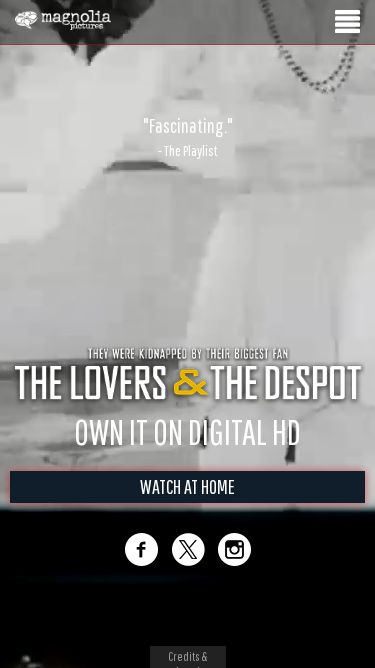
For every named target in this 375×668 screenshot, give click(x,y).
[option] (187, 137)
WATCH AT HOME (187, 486)
